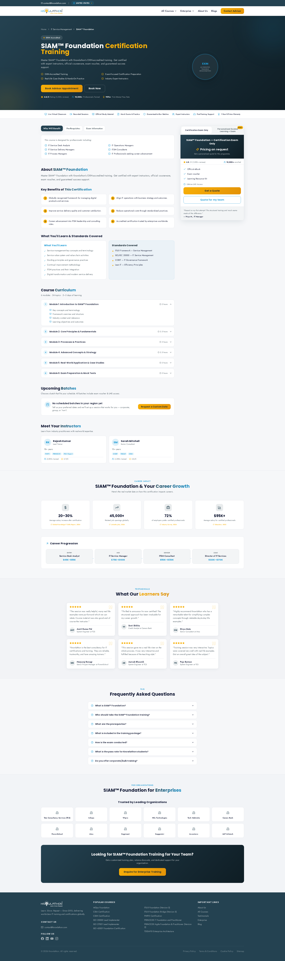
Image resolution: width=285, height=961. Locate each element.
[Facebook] (42, 938)
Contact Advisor (232, 11)
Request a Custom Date (154, 406)
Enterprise (185, 11)
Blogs (214, 11)
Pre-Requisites (73, 128)
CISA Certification (101, 911)
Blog (200, 924)
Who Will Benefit (51, 128)
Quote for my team (212, 199)
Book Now (95, 88)
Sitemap (240, 951)
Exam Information (94, 128)
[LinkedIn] (47, 938)
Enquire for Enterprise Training (142, 872)
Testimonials (203, 915)
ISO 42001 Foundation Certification (109, 928)
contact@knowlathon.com (54, 3)
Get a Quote (212, 190)
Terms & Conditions (208, 951)
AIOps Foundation (101, 907)
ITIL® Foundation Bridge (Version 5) (160, 911)
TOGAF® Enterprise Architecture (159, 931)
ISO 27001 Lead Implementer (106, 924)
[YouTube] (51, 938)
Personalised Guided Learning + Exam (229, 130)
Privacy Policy (189, 951)
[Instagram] (56, 938)
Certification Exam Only (196, 130)
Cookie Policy (227, 951)
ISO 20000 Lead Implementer (106, 920)
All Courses (167, 11)
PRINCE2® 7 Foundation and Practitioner (163, 920)
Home (43, 29)
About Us (203, 11)
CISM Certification (101, 915)
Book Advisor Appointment (61, 88)
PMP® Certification (153, 915)
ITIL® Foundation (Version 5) (157, 907)
